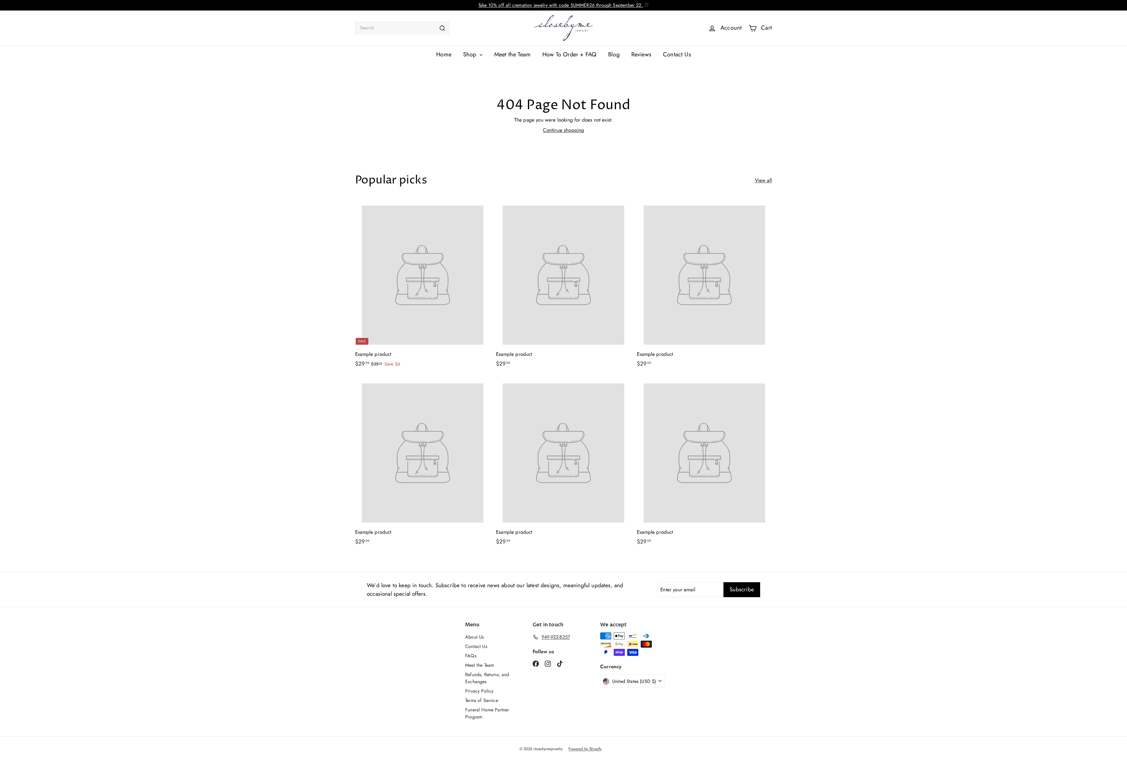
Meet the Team (512, 54)
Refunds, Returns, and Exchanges (487, 678)
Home (443, 54)
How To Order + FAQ (569, 54)
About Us (474, 637)
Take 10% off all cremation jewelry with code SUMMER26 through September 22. (560, 5)
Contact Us (677, 54)
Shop (470, 54)
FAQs (470, 655)
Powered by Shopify (585, 749)
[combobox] (402, 28)
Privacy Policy (479, 691)
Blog (614, 54)
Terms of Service (481, 700)
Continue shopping (563, 130)
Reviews (641, 54)
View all (763, 180)
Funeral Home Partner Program (487, 713)
